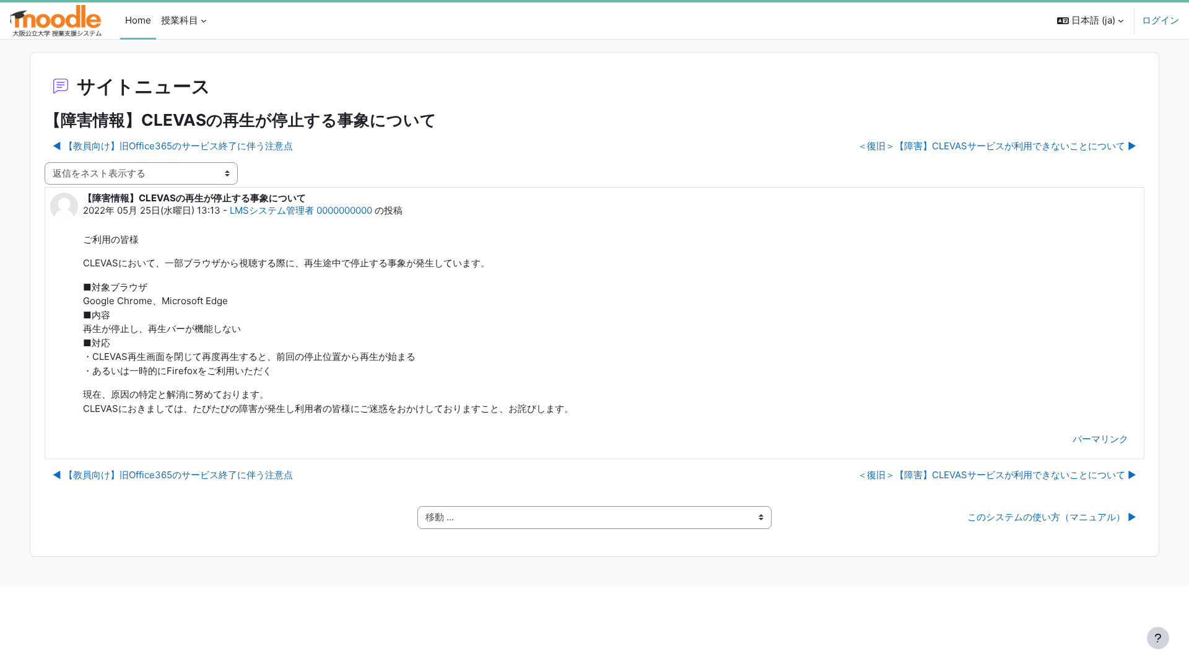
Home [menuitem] (138, 20)
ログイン (1160, 20)
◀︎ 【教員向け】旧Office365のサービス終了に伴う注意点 (173, 146)
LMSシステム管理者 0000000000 (301, 210)
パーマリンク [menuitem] (1100, 439)
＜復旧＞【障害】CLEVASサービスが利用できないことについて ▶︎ (997, 146)
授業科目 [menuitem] (179, 20)
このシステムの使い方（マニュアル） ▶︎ (1051, 517)
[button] (1090, 20)
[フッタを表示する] (1158, 638)
